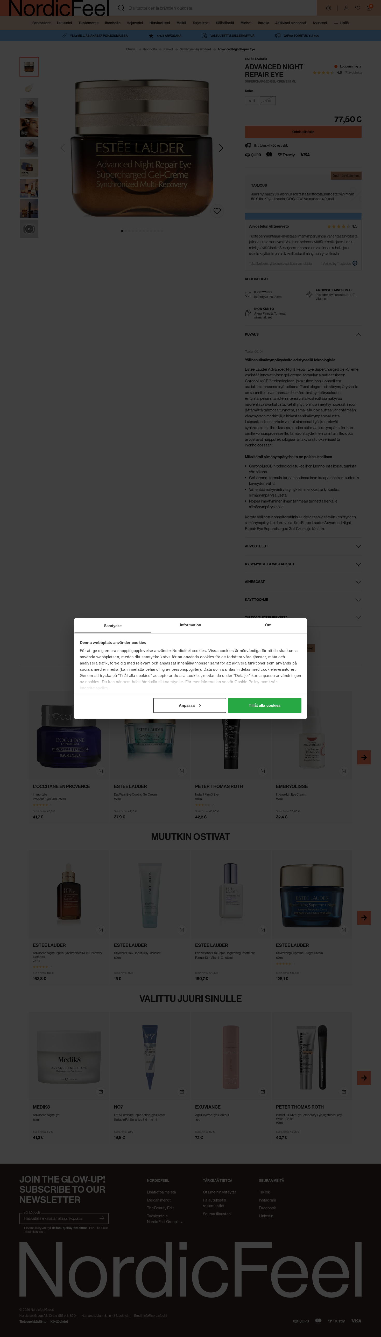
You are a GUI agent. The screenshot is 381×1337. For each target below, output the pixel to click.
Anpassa (187, 705)
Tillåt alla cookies (264, 705)
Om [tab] (268, 624)
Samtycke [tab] (113, 625)
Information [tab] (190, 624)
